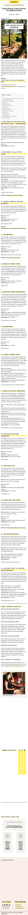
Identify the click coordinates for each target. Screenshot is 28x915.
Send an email (6, 906)
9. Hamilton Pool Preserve (7, 109)
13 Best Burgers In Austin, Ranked (14, 195)
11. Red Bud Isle (4, 112)
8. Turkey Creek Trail (6, 108)
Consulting (18, 906)
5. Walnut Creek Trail (6, 104)
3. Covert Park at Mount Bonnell (8, 101)
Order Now (14, 2)
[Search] (3, 9)
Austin (8, 822)
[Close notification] (26, 2)
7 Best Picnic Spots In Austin (13, 257)
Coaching (18, 904)
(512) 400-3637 (5, 908)
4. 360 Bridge (4, 102)
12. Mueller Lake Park (6, 113)
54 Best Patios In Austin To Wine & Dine (16, 527)
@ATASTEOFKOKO (8, 860)
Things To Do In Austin (16, 822)
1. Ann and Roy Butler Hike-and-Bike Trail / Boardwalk (12, 98)
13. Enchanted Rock (5, 115)
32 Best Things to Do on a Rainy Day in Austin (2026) (20, 845)
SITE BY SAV (4, 913)
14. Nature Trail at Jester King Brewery (9, 116)
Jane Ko (11, 695)
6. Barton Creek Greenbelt (7, 105)
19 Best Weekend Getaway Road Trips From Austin (13, 228)
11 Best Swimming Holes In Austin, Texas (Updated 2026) (14, 826)
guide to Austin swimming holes (13, 665)
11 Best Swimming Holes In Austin (8, 86)
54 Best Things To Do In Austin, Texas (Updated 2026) (12, 81)
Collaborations (19, 908)
